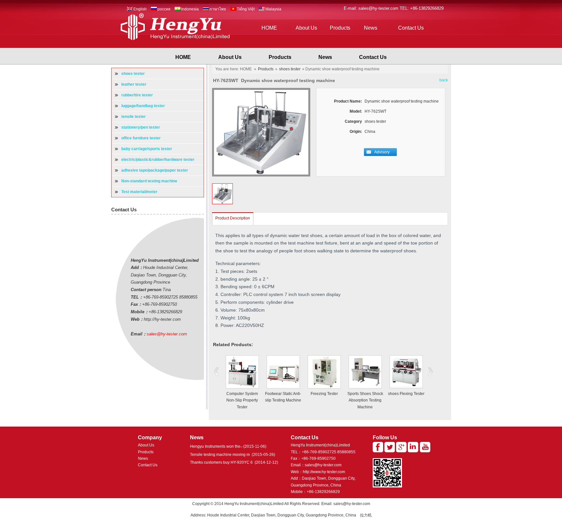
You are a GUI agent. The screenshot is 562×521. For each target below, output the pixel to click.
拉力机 (366, 515)
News (370, 28)
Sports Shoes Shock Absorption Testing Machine (365, 400)
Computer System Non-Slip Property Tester (242, 400)
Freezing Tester (324, 393)
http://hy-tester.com (162, 319)
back (443, 80)
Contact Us (411, 28)
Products (340, 28)
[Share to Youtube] (425, 447)
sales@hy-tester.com (379, 8)
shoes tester (290, 69)
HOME (269, 28)
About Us (306, 28)
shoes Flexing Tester (406, 393)
